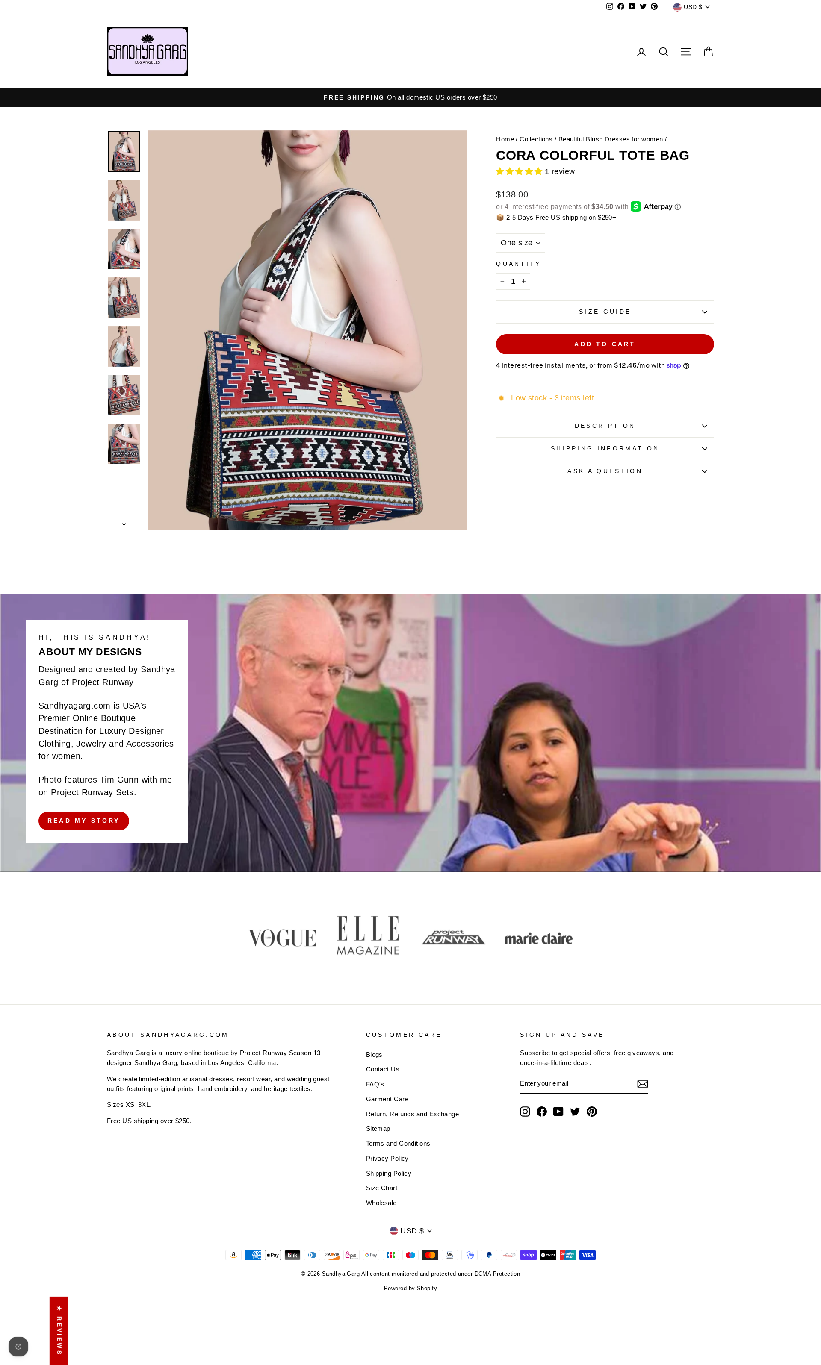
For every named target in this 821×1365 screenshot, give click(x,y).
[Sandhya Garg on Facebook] (542, 1111)
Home (505, 139)
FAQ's (375, 1084)
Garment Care (387, 1099)
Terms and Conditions (398, 1143)
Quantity (518, 263)
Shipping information (605, 448)
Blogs (374, 1054)
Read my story (83, 820)
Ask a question (604, 471)
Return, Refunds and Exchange (412, 1114)
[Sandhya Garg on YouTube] (558, 1111)
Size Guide (605, 311)
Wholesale (381, 1202)
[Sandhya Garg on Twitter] (575, 1111)
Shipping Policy (389, 1173)
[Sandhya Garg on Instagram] (525, 1111)
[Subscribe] (642, 1084)
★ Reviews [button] (59, 1331)
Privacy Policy (387, 1158)
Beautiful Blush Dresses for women (610, 139)
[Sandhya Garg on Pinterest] (592, 1111)
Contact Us (383, 1069)
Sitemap (378, 1128)
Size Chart (382, 1187)
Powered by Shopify (410, 1288)
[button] (520, 171)
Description (605, 425)
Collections (536, 139)
